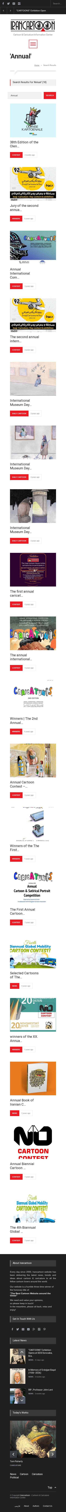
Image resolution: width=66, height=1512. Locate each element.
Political (14, 1477)
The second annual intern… (24, 339)
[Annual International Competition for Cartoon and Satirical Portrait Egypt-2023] (33, 247)
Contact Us (47, 1506)
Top (50, 1487)
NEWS (14, 986)
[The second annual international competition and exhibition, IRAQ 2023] (33, 315)
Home (36, 65)
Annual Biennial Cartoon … (22, 1166)
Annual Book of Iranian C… (22, 1102)
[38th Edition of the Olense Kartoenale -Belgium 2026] (33, 120)
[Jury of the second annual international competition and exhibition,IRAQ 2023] (33, 184)
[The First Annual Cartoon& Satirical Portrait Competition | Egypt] (33, 888)
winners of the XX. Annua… (24, 1039)
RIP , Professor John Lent (40, 1390)
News (13, 1474)
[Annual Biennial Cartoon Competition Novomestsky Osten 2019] (33, 1142)
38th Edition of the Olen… (24, 144)
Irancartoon (25, 1495)
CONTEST (16, 155)
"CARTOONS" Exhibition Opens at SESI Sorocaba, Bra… (40, 1353)
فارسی (17, 1506)
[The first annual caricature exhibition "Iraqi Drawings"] (33, 570)
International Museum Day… (20, 402)
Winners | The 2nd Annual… (24, 720)
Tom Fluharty (16, 1461)
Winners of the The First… (24, 848)
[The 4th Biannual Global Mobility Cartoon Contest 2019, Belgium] (33, 1206)
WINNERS (16, 219)
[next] (21, 1400)
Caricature (37, 1474)
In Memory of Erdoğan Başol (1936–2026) (36, 10)
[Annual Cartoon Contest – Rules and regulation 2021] (33, 760)
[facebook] (3, 3)
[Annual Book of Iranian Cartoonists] (33, 1078)
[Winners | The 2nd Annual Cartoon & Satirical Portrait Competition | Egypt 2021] (33, 697)
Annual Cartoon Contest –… (22, 784)
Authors (36, 1506)
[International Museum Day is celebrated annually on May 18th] (33, 379)
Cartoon (24, 1474)
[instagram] (19, 3)
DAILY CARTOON (19, 413)
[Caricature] (35, 1439)
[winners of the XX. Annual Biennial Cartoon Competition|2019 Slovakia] (33, 1015)
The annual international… (21, 657)
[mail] (14, 3)
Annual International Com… (20, 273)
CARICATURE (15, 1465)
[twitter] (8, 3)
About (26, 1506)
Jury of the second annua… (24, 208)
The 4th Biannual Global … (23, 1229)
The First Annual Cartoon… (22, 911)
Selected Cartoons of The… (24, 975)
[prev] (21, 1352)
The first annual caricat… (22, 593)
